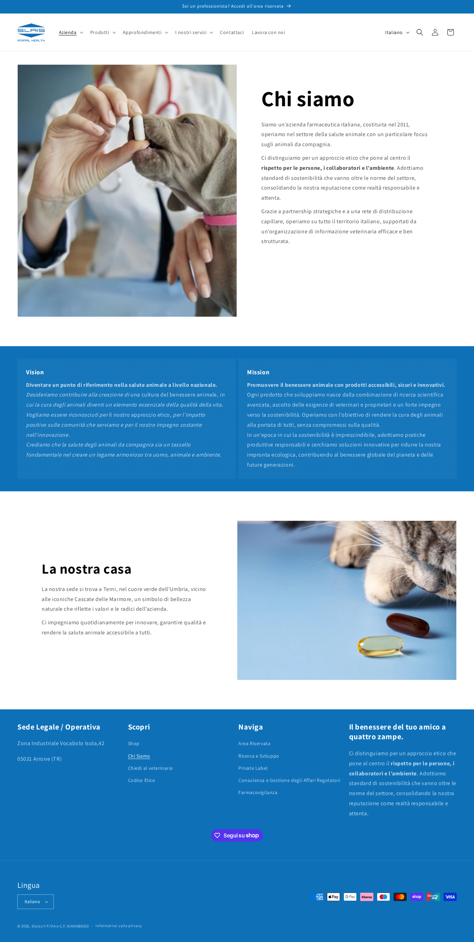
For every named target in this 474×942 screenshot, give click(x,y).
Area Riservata (254, 743)
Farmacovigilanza (258, 792)
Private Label (253, 768)
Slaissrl (39, 926)
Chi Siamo (139, 756)
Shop (133, 743)
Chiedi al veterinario (150, 768)
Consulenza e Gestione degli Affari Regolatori (289, 780)
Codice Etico (141, 780)
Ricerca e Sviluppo (258, 756)
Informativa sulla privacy (118, 925)
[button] (70, 32)
